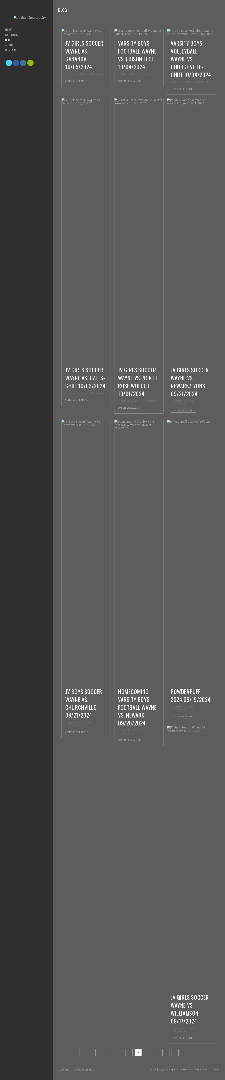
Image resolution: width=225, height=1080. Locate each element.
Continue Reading (76, 81)
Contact (216, 1069)
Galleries (164, 1070)
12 (184, 1052)
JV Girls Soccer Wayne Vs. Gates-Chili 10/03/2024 (85, 378)
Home (153, 1069)
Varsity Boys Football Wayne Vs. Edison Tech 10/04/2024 (137, 55)
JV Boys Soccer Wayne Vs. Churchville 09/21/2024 (83, 703)
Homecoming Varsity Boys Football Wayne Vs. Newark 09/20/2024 (137, 707)
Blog (196, 1069)
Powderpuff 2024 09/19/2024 (191, 695)
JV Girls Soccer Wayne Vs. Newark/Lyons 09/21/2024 (190, 381)
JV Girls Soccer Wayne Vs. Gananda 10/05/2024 (84, 55)
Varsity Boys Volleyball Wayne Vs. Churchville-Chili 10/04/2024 (191, 59)
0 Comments (97, 74)
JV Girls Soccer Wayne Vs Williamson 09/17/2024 (190, 1009)
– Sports (173, 1069)
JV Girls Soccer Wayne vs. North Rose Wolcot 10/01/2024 (138, 381)
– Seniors (186, 1069)
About (205, 1069)
